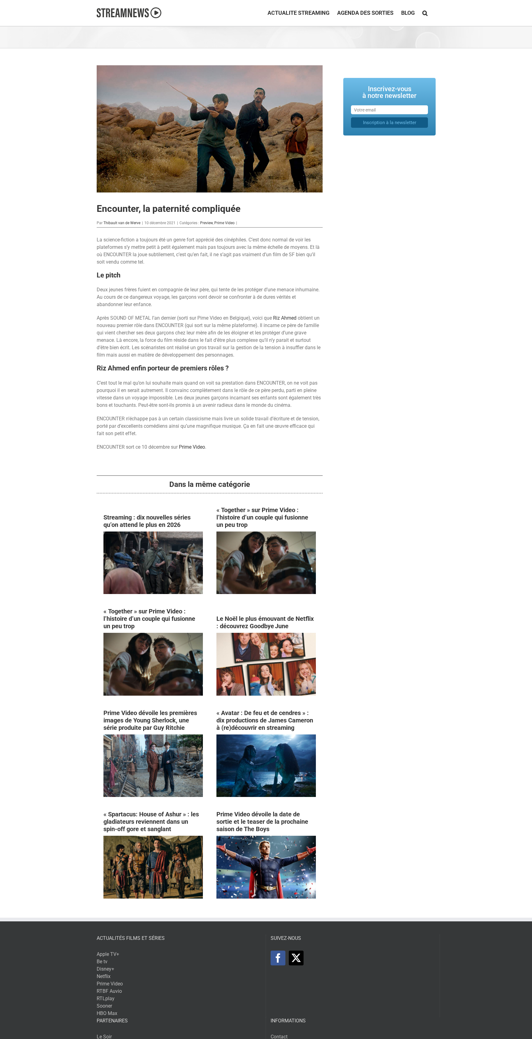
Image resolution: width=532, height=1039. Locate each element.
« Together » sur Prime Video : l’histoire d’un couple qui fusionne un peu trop (262, 517)
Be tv (102, 961)
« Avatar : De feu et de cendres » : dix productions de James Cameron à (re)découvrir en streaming (264, 720)
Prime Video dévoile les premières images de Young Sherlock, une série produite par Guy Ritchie (150, 720)
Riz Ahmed (284, 318)
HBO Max (107, 1013)
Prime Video (224, 223)
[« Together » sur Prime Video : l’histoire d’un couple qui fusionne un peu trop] (266, 535)
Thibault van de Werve (121, 223)
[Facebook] (278, 958)
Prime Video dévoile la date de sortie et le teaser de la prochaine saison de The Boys (262, 822)
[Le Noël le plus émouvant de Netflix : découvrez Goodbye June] (266, 636)
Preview (206, 223)
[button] (425, 13)
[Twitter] (296, 958)
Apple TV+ (108, 954)
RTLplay (106, 998)
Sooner (104, 1006)
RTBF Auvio (109, 991)
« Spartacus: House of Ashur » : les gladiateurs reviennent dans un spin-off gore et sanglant (151, 822)
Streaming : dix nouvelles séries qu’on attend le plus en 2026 (147, 521)
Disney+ (105, 969)
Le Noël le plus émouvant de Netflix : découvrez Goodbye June (265, 622)
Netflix (104, 976)
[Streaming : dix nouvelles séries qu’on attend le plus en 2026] (153, 535)
